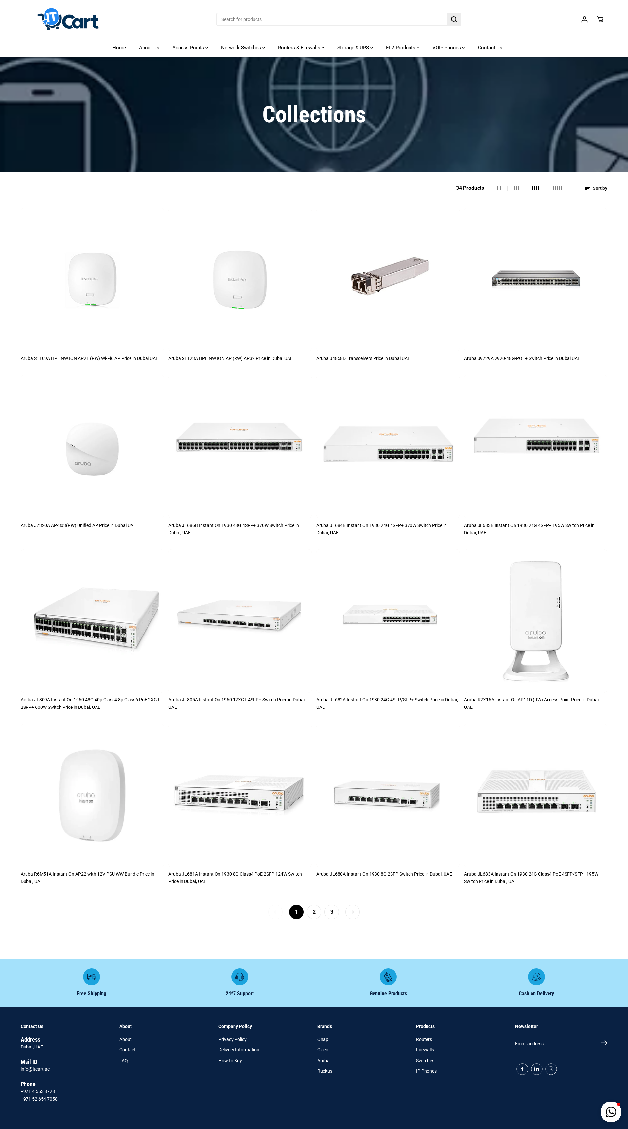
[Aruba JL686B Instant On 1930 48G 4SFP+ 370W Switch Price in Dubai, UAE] (240, 446)
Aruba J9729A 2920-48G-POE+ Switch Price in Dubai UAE (522, 358)
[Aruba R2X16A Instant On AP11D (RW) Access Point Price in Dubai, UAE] (535, 621)
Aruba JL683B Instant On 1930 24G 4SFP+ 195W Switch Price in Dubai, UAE (529, 529)
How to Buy (230, 1060)
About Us (149, 48)
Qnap (322, 1039)
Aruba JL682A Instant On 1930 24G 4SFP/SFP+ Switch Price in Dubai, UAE (387, 703)
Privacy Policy (232, 1039)
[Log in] (584, 19)
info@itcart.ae (35, 1069)
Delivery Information (238, 1049)
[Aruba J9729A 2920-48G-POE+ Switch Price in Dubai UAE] (535, 279)
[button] (611, 1112)
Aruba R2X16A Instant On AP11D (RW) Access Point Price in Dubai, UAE (532, 703)
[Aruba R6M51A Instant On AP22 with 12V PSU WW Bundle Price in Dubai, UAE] (92, 795)
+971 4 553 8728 (38, 1091)
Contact (127, 1049)
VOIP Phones (447, 48)
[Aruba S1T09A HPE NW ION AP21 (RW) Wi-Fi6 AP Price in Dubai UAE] (92, 279)
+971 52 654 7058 (39, 1099)
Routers (424, 1039)
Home (119, 48)
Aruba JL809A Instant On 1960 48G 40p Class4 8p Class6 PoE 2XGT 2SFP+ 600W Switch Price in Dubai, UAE (90, 703)
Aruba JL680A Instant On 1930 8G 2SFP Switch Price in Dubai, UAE (384, 874)
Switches (425, 1060)
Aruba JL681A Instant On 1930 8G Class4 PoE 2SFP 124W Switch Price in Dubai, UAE (235, 877)
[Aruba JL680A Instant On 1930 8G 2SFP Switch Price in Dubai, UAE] (388, 795)
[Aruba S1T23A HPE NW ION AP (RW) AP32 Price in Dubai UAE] (240, 279)
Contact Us (490, 48)
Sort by (599, 188)
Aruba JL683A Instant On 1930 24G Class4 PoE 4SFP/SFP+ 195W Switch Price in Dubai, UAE (531, 877)
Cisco (322, 1049)
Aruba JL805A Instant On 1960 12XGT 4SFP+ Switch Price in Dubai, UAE (236, 703)
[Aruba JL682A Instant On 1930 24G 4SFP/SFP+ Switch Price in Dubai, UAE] (388, 621)
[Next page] (352, 912)
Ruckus (324, 1071)
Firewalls (425, 1049)
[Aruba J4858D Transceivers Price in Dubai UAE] (388, 279)
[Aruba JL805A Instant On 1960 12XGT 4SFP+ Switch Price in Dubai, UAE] (240, 621)
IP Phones (426, 1071)
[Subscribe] (604, 1044)
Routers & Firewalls (300, 48)
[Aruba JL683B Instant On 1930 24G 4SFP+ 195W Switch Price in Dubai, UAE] (535, 446)
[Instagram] (551, 1069)
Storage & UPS (353, 48)
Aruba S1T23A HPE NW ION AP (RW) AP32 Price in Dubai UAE (230, 358)
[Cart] (600, 19)
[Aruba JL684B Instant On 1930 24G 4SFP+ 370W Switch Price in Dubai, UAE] (388, 446)
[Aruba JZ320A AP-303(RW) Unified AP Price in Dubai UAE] (92, 446)
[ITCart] (68, 19)
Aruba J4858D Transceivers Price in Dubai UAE (363, 358)
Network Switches (241, 48)
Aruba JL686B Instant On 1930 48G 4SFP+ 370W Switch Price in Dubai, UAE (233, 529)
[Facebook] (522, 1069)
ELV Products (401, 48)
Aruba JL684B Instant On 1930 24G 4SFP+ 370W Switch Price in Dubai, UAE (381, 529)
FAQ (123, 1060)
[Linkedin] (537, 1069)
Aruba (323, 1060)
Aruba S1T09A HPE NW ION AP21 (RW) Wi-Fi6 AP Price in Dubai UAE (89, 358)
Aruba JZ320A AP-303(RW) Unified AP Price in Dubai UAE (78, 525)
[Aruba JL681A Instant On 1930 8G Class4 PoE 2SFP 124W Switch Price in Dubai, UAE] (240, 795)
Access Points (188, 48)
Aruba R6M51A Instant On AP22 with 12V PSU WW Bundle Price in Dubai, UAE (87, 877)
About (125, 1039)
